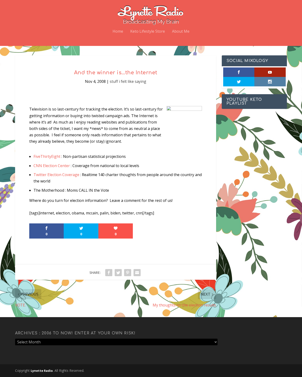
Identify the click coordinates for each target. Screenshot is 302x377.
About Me (180, 31)
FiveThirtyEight (47, 156)
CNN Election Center (52, 165)
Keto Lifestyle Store (147, 31)
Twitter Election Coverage (56, 174)
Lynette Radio (42, 370)
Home (118, 31)
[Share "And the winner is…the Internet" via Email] (137, 272)
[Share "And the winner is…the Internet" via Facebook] (108, 272)
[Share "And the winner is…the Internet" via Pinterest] (127, 272)
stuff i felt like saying (128, 81)
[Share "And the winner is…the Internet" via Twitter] (118, 272)
